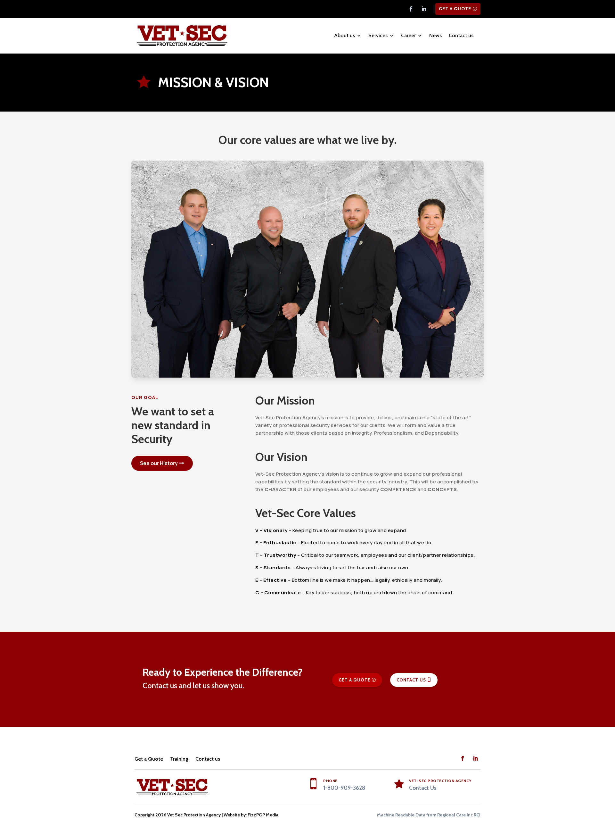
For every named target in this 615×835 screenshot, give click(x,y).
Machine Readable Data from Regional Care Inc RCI (428, 815)
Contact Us (411, 679)
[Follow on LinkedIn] (424, 9)
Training (179, 759)
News (435, 35)
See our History (159, 463)
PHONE (330, 780)
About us (344, 35)
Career (408, 35)
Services (378, 35)
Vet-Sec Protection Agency (440, 780)
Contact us (461, 35)
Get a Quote (455, 9)
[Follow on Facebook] (411, 9)
